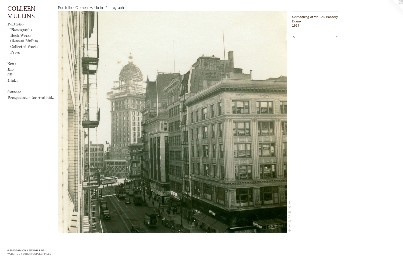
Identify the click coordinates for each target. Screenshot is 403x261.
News (11, 63)
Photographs (21, 29)
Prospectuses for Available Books (30, 97)
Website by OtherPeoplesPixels (29, 254)
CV (9, 74)
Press (15, 52)
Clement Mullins (24, 41)
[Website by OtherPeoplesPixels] (393, 9)
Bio (10, 69)
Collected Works (24, 46)
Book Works (20, 35)
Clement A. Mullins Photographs (100, 7)
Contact (14, 91)
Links (12, 80)
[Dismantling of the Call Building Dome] (172, 122)
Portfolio (15, 24)
